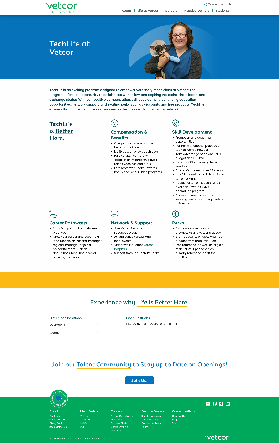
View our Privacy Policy (94, 438)
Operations (57, 325)
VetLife (84, 416)
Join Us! (139, 380)
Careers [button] (171, 11)
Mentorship (117, 419)
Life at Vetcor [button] (148, 11)
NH (175, 324)
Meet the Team (58, 419)
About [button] (126, 11)
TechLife (85, 419)
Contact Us (178, 416)
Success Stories (119, 423)
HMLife (83, 423)
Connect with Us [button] (219, 4)
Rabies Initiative (58, 426)
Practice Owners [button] (196, 11)
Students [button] (223, 11)
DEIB (82, 426)
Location (55, 333)
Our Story (54, 416)
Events (176, 423)
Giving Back (55, 423)
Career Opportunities (123, 416)
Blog (174, 419)
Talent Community (104, 363)
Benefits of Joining (151, 416)
